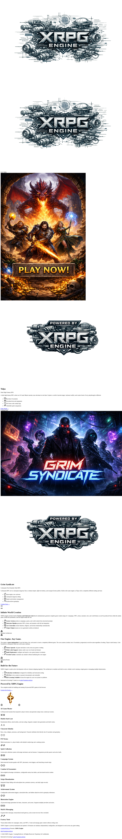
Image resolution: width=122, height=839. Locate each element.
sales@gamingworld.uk (26, 680)
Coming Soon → (5, 604)
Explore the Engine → (6, 690)
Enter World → (5, 408)
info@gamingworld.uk (7, 831)
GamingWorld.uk (5, 828)
